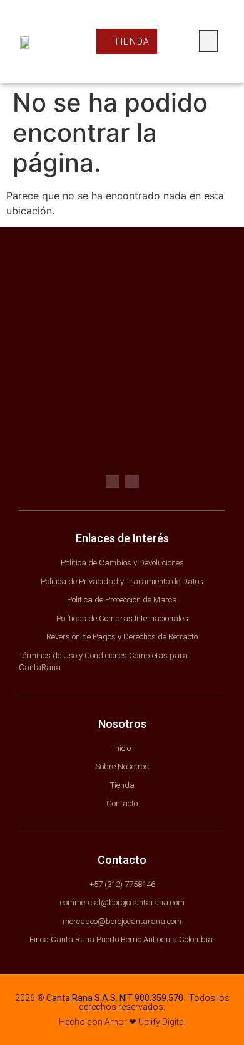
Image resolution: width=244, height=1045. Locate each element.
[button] (208, 41)
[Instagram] (132, 481)
